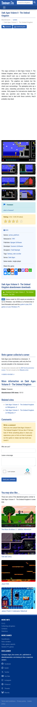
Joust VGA (5, 584)
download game (20, 27)
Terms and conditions (8, 701)
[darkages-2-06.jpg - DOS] (9, 194)
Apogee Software (16, 242)
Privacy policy (21, 701)
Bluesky (6, 693)
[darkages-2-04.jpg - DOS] (28, 182)
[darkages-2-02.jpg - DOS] (28, 169)
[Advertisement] (18, 49)
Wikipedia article (24, 370)
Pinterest (7, 684)
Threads (7, 688)
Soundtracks (5, 639)
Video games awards (8, 644)
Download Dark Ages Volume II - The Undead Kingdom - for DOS (18, 293)
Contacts (4, 629)
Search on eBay (8, 374)
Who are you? (5, 447)
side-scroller (17, 254)
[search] (34, 2)
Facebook (7, 664)
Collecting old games (8, 626)
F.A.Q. (3, 623)
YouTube (7, 676)
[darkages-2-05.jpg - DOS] (9, 169)
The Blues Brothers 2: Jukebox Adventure (16, 529)
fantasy (9, 254)
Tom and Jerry (6, 557)
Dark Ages (11, 257)
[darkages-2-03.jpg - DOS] (9, 182)
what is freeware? (9, 210)
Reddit (6, 668)
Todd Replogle (15, 250)
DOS (6, 230)
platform (16, 235)
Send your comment (9, 479)
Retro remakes (6, 642)
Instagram (7, 680)
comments (8, 27)
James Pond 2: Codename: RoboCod (14, 611)
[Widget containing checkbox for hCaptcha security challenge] (16, 471)
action (15, 20)
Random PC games (7, 647)
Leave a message (7, 455)
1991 (13, 239)
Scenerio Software (17, 246)
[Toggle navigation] (4, 7)
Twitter (6, 672)
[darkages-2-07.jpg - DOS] (28, 194)
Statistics (4, 631)
